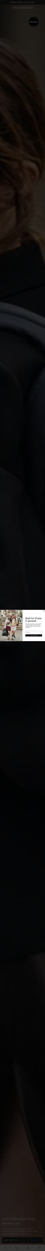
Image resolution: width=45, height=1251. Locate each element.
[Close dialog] (43, 610)
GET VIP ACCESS (33, 635)
